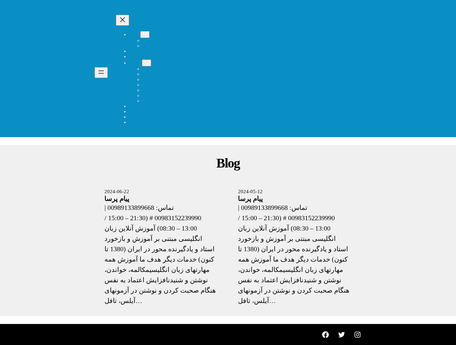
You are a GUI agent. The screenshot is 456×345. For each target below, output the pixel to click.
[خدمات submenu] (146, 62)
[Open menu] (101, 72)
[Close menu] (122, 20)
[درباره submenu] (145, 34)
